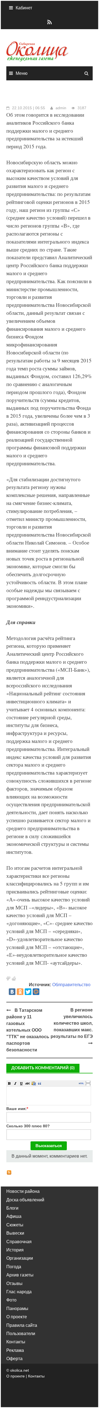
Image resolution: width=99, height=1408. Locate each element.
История (15, 1250)
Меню (22, 73)
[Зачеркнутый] (27, 1083)
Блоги (12, 1208)
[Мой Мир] (36, 991)
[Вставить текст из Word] (34, 1083)
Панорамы (17, 1308)
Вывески (15, 1233)
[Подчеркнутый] (21, 1083)
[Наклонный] (15, 1083)
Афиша (13, 1216)
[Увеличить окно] (88, 1081)
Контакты (15, 1341)
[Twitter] (28, 991)
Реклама (15, 1350)
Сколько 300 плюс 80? (28, 1126)
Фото (11, 1300)
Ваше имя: (17, 1108)
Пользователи (20, 1333)
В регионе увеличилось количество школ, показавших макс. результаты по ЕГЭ (72, 1023)
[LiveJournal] (44, 991)
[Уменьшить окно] (88, 1084)
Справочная (19, 1241)
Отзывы (14, 1283)
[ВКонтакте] (12, 991)
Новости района (23, 1191)
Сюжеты (14, 1225)
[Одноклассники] (20, 991)
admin (61, 108)
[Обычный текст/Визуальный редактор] (81, 1083)
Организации (19, 1258)
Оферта (14, 1358)
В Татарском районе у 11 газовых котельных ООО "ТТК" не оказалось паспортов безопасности (27, 1030)
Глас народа (19, 1291)
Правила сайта (21, 1325)
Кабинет (24, 8)
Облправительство (71, 984)
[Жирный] (9, 1083)
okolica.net (19, 1370)
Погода (13, 1266)
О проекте (16, 1316)
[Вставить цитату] (40, 1083)
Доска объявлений (25, 1200)
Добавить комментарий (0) (43, 1068)
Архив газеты (20, 1275)
